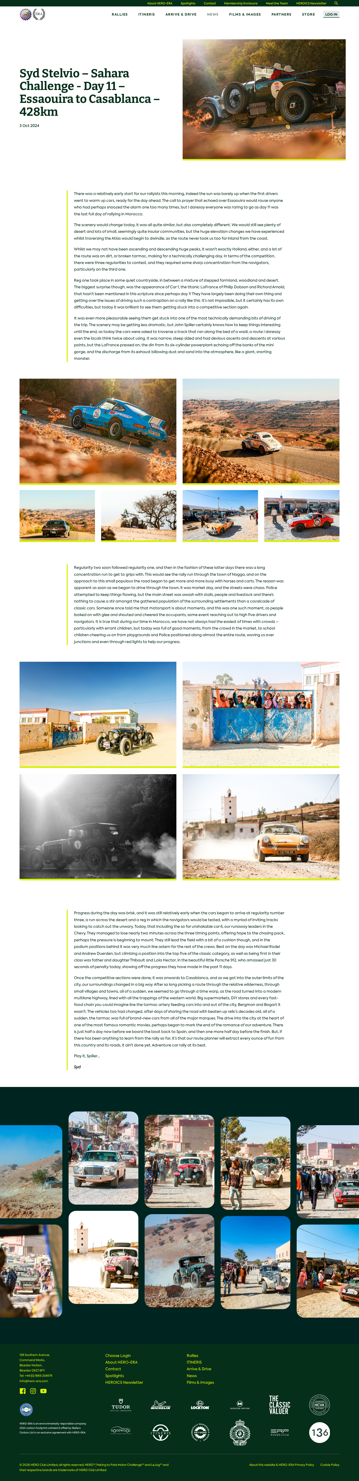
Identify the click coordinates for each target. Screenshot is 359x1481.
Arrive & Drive (181, 14)
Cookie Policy (329, 1465)
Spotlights (188, 3)
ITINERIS (146, 14)
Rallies (120, 14)
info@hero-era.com (34, 1381)
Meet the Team (277, 3)
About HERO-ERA (159, 3)
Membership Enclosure (241, 3)
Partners (282, 14)
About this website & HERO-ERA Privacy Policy (281, 1465)
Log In (331, 14)
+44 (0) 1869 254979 (38, 1376)
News (213, 14)
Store (308, 14)
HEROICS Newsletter (311, 3)
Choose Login (118, 1355)
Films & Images (245, 14)
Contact (210, 3)
